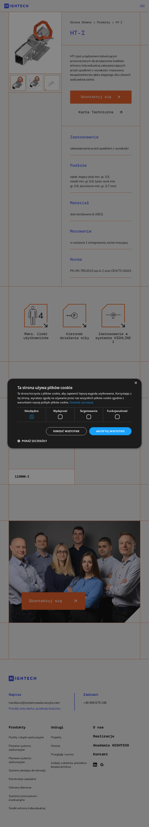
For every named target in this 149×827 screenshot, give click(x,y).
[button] (32, 441)
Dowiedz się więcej (81, 402)
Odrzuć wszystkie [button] (66, 431)
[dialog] (74, 413)
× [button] (135, 383)
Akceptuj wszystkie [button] (110, 431)
